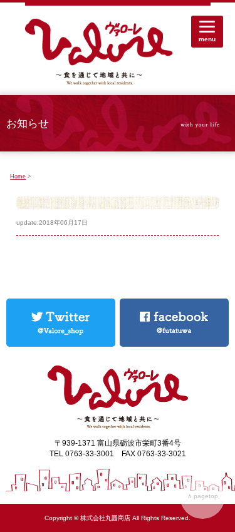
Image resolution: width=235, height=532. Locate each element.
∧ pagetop (202, 496)
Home (18, 176)
